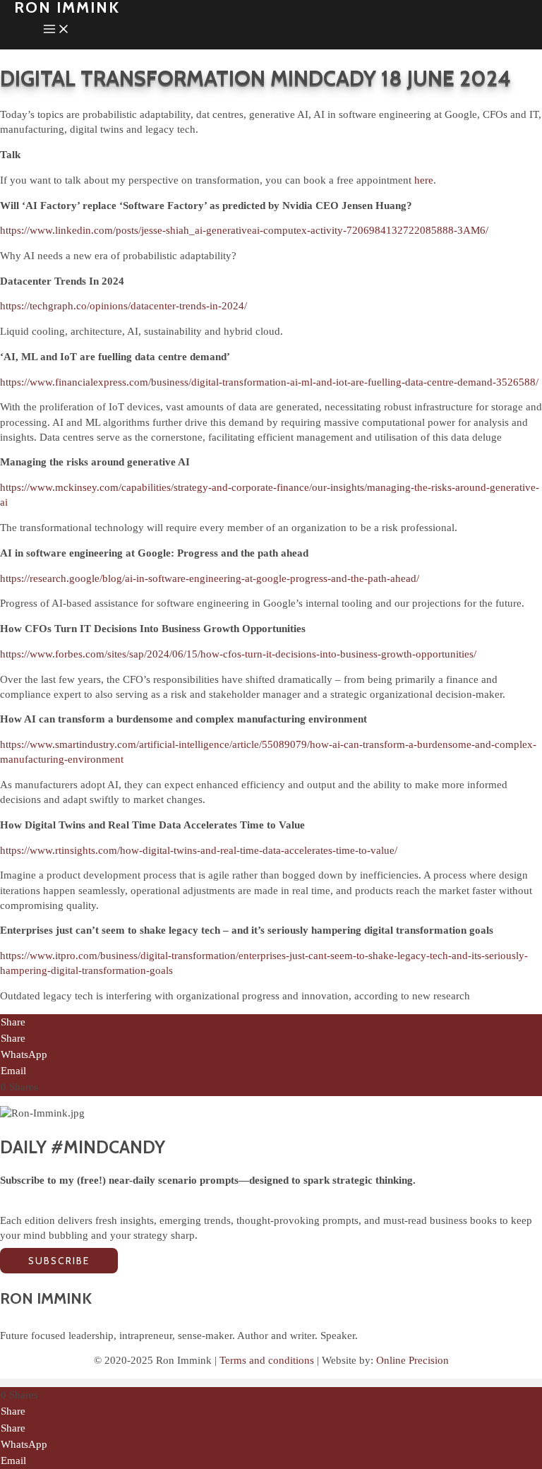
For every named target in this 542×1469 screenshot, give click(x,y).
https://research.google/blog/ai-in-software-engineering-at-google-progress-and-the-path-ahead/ (209, 578)
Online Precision (412, 1360)
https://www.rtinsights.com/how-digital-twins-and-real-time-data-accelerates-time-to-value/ (198, 850)
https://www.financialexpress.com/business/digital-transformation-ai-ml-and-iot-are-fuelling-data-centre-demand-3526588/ (269, 382)
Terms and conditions (266, 1360)
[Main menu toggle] (56, 31)
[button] (59, 1260)
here (423, 180)
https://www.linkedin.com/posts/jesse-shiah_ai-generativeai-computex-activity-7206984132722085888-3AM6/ (244, 230)
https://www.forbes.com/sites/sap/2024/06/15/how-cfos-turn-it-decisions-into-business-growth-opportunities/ (238, 654)
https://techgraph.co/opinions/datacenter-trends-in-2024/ (123, 305)
